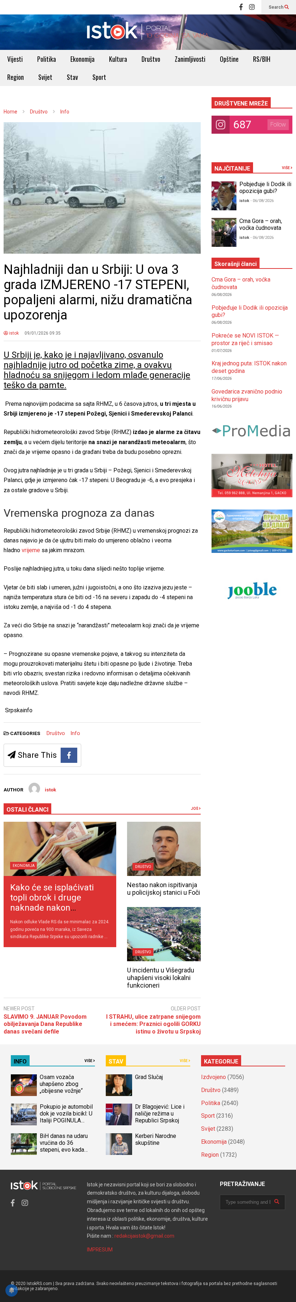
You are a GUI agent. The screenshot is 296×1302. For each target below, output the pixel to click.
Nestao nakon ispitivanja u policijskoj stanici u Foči (163, 888)
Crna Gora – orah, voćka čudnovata (260, 224)
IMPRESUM (100, 1249)
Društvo (151, 59)
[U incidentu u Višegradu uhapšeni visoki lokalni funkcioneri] (163, 934)
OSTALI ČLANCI (27, 809)
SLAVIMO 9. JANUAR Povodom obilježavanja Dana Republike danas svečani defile (45, 1024)
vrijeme (32, 550)
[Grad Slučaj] (119, 1085)
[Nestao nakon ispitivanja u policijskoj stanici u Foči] (163, 849)
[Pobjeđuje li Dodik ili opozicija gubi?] (224, 195)
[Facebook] (241, 7)
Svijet (45, 77)
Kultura (118, 59)
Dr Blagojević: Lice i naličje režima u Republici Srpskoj (159, 1113)
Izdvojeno (213, 1077)
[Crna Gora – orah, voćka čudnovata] (224, 232)
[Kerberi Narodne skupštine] (119, 1144)
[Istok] (148, 32)
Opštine (229, 59)
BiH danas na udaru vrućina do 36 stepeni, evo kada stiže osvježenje (64, 1146)
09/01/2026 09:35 (43, 333)
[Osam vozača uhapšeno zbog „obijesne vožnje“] (24, 1085)
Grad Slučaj (149, 1077)
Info (75, 733)
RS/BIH (261, 59)
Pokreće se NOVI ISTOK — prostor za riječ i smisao (245, 339)
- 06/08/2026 (262, 200)
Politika (46, 59)
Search (276, 7)
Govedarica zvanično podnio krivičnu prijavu (247, 395)
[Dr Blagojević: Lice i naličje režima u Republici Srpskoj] (119, 1114)
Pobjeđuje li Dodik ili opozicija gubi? (265, 187)
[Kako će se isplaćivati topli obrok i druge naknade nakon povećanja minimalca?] (60, 849)
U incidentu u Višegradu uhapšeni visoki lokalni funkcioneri (160, 977)
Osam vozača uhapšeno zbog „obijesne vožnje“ (61, 1084)
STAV (116, 1061)
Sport (99, 77)
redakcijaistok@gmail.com (144, 1236)
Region (15, 77)
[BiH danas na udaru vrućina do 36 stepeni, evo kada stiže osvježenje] (24, 1144)
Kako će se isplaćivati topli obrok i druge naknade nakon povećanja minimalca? (53, 902)
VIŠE (286, 168)
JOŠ (195, 809)
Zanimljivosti (190, 59)
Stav (72, 77)
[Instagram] (252, 7)
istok (13, 333)
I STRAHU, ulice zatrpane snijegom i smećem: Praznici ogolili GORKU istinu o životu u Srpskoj (153, 1024)
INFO (20, 1061)
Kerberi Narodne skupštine (155, 1139)
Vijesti (15, 59)
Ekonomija (82, 59)
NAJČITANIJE (232, 168)
